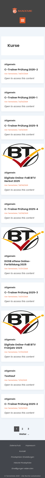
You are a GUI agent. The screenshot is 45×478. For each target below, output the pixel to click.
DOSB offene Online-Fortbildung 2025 (17, 262)
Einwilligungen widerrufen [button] (22, 468)
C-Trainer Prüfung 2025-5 (21, 125)
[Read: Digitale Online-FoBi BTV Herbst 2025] (22, 155)
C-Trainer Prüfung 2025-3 (21, 292)
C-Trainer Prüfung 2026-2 (21, 69)
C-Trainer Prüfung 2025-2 (21, 404)
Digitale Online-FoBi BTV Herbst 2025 (20, 179)
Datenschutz (15, 445)
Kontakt (22, 451)
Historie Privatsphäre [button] (22, 462)
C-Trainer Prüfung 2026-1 (20, 97)
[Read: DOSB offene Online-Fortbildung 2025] (22, 238)
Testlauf (9, 376)
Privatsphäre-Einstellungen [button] (22, 457)
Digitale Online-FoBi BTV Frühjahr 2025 (20, 346)
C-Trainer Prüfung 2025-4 (21, 209)
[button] (23, 20)
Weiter (24, 434)
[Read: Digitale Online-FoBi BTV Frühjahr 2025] (22, 322)
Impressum (30, 445)
